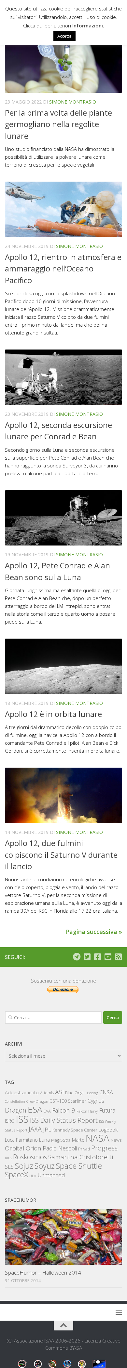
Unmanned (51, 1175)
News (116, 1140)
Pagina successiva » (94, 932)
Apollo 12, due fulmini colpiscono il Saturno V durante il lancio (61, 854)
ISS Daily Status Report (64, 1120)
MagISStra (61, 1140)
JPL (47, 1129)
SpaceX (16, 1174)
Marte (78, 1140)
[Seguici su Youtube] (108, 957)
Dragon (15, 1110)
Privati (84, 1149)
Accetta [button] (64, 36)
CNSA (106, 1092)
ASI (59, 1092)
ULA (32, 1175)
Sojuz (24, 1165)
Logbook (108, 1129)
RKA (8, 1157)
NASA (97, 1138)
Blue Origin (75, 1093)
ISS (22, 1119)
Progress (104, 1147)
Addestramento (22, 1092)
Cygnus (96, 1100)
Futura (107, 1110)
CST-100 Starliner (67, 1101)
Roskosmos (30, 1156)
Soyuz (45, 1166)
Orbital (14, 1148)
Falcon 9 (63, 1110)
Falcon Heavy (87, 1111)
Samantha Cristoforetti (80, 1157)
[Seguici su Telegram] (76, 957)
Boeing (92, 1092)
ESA (35, 1109)
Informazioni (87, 25)
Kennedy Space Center (74, 1130)
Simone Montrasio (72, 102)
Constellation (15, 1101)
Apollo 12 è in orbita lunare (53, 714)
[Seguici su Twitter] (87, 957)
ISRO (10, 1121)
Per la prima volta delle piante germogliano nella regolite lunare (58, 124)
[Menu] (119, 1312)
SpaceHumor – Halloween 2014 (43, 1272)
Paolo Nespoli (60, 1148)
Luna (44, 1139)
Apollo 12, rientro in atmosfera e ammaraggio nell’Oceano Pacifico (63, 268)
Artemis (47, 1093)
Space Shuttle (79, 1165)
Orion (33, 1148)
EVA (47, 1111)
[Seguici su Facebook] (97, 957)
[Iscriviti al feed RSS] (118, 957)
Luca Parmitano (21, 1140)
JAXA (35, 1129)
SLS (9, 1166)
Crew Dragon (37, 1101)
